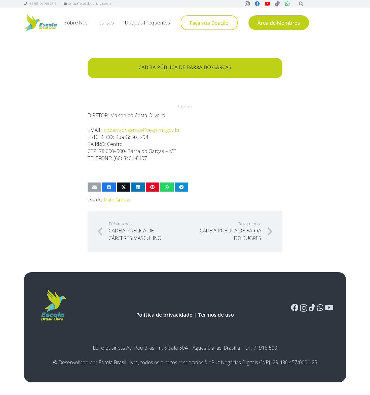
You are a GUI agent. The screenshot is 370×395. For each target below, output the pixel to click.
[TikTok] (312, 307)
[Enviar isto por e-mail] (94, 187)
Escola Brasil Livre (118, 362)
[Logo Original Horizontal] (41, 23)
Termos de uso (216, 314)
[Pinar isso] (152, 187)
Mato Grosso (117, 200)
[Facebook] (295, 307)
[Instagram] (303, 308)
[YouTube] (329, 307)
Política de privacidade (164, 314)
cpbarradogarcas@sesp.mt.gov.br (142, 130)
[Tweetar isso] (123, 187)
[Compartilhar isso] (109, 187)
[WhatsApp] (320, 307)
